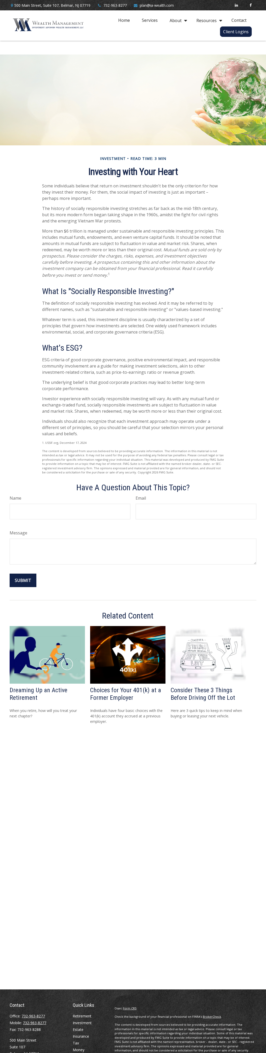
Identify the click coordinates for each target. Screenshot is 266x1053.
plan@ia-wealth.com (157, 5)
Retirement (82, 1016)
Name (15, 498)
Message (18, 533)
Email (141, 498)
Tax (76, 1043)
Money (78, 1049)
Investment (82, 1022)
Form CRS (129, 1008)
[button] (124, 20)
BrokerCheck (212, 1016)
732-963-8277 (115, 5)
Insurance (81, 1036)
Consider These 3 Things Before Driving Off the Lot (203, 694)
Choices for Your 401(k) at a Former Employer (125, 694)
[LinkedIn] (236, 5)
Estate (78, 1029)
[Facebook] (250, 5)
